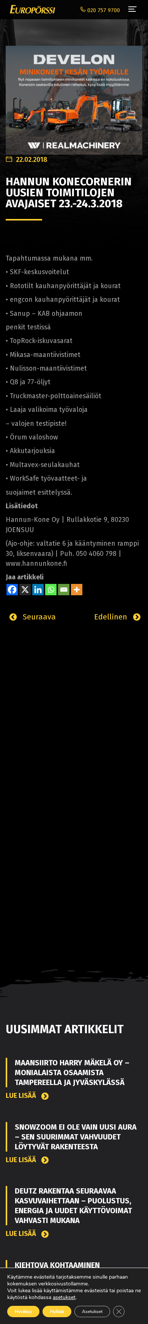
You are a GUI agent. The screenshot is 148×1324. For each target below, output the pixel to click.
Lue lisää (22, 1096)
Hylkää (57, 1311)
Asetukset (92, 1311)
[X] (25, 589)
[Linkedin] (38, 589)
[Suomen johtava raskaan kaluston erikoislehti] (30, 9)
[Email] (63, 589)
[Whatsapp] (51, 589)
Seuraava (38, 617)
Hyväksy (23, 1311)
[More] (76, 589)
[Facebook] (12, 589)
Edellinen (111, 617)
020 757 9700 (103, 10)
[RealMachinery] (74, 96)
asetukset (64, 1297)
